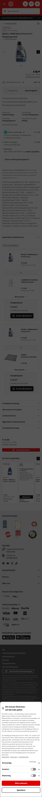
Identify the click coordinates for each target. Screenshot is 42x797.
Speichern (21, 790)
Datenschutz (5, 757)
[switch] (33, 769)
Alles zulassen (21, 783)
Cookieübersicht (23, 757)
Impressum (13, 757)
